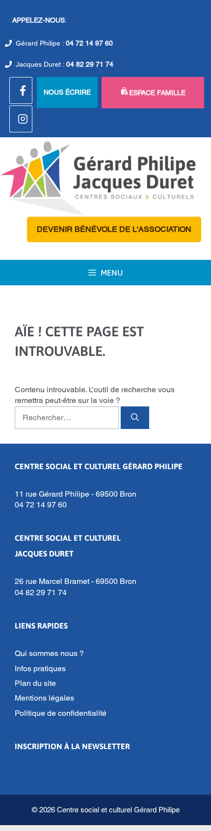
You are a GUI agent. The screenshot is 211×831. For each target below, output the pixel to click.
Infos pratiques (40, 668)
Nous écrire (67, 92)
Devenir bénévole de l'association (114, 229)
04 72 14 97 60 (89, 43)
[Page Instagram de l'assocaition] (20, 118)
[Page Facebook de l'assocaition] (20, 90)
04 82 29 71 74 (89, 64)
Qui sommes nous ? (49, 653)
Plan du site (35, 683)
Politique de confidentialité (60, 713)
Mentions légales (44, 698)
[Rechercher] (135, 417)
